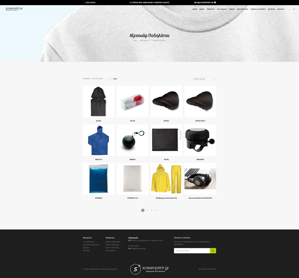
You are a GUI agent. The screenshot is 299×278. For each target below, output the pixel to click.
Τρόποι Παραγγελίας (113, 242)
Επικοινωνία (110, 251)
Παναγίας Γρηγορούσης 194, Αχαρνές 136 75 (147, 241)
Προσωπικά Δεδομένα (91, 245)
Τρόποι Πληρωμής (112, 245)
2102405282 (134, 246)
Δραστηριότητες (145, 40)
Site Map (86, 251)
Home (135, 40)
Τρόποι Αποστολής (112, 248)
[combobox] (204, 79)
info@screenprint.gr (138, 249)
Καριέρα (86, 248)
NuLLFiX (114, 269)
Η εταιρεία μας (88, 242)
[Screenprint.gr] (14, 10)
